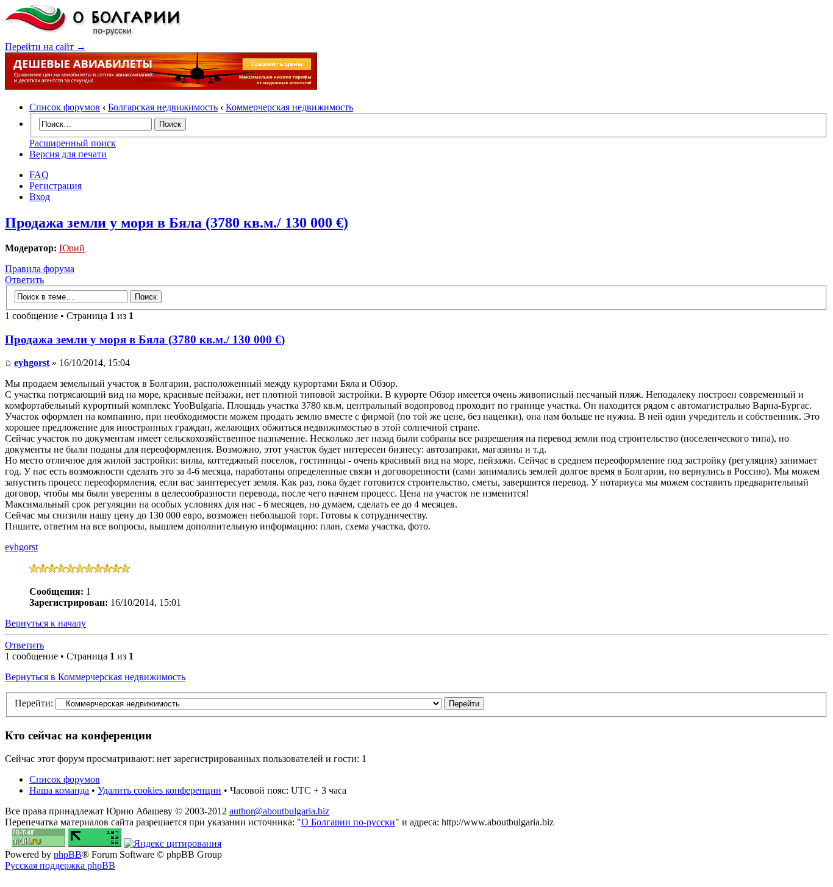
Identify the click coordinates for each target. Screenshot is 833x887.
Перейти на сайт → (45, 46)
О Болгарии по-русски (348, 822)
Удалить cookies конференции (159, 790)
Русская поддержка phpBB (60, 865)
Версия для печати (68, 154)
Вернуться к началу (45, 623)
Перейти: (34, 703)
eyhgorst (31, 362)
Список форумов (64, 107)
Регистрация (55, 186)
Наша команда (59, 790)
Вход (39, 197)
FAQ (39, 175)
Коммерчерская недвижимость (289, 107)
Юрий (72, 248)
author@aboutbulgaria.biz (279, 811)
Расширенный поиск (72, 143)
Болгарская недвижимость (163, 107)
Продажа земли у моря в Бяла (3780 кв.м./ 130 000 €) (176, 223)
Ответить (24, 280)
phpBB (68, 854)
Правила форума (39, 269)
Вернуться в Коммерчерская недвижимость (95, 677)
